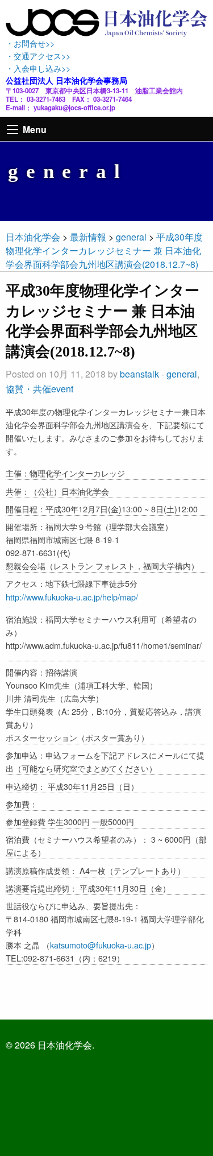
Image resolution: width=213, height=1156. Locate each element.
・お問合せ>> (30, 43)
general (181, 373)
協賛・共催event (39, 388)
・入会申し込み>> (38, 68)
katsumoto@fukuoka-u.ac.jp (100, 945)
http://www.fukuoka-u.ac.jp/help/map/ (72, 597)
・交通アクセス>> (38, 55)
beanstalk (139, 373)
